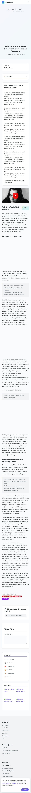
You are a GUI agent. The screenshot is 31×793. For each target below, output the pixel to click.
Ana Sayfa (11, 9)
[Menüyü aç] (27, 2)
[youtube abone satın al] (9, 693)
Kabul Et (25, 789)
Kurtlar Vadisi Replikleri (8, 770)
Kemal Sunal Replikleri (7, 768)
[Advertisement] (15, 28)
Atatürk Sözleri (10, 666)
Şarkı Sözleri (18, 9)
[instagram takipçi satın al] (9, 703)
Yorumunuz (8, 634)
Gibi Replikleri (5, 773)
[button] (15, 195)
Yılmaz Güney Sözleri (7, 776)
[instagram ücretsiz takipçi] (21, 693)
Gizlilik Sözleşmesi (16, 783)
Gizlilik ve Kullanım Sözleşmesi (10, 750)
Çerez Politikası (6, 753)
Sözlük (7, 677)
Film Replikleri (9, 663)
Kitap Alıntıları (9, 673)
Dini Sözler (9, 670)
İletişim (3, 756)
